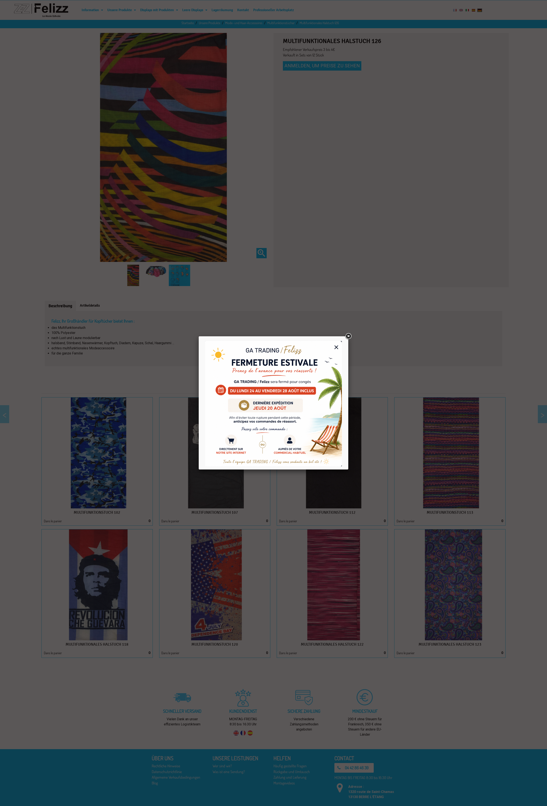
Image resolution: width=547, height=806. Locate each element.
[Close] (348, 336)
